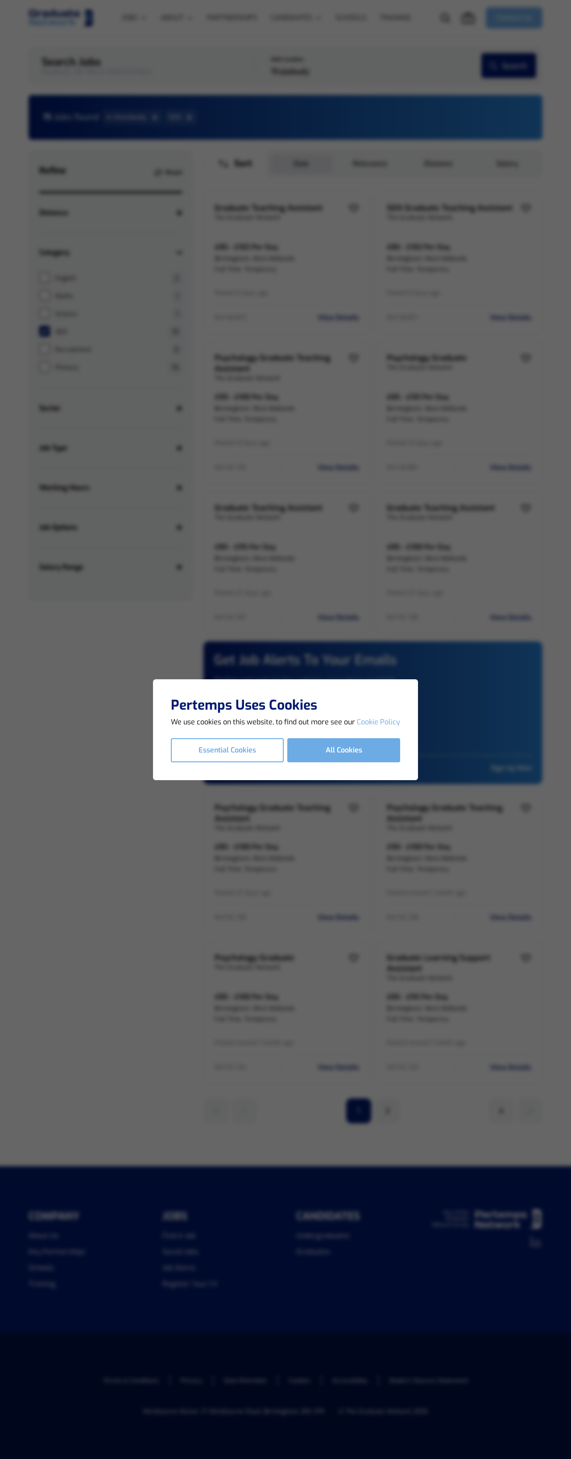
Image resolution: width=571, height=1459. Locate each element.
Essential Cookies (227, 750)
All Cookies (344, 750)
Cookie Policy (378, 722)
